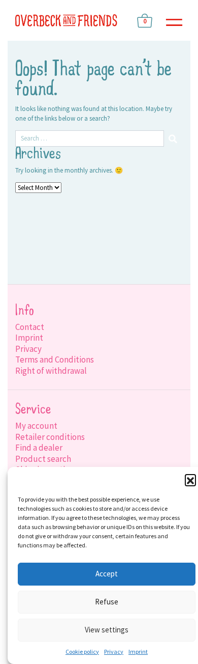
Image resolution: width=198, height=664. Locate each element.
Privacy (113, 651)
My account (36, 425)
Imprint (138, 651)
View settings (106, 629)
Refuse (106, 601)
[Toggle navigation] (174, 21)
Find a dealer (38, 447)
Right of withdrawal (51, 370)
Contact (29, 327)
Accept (106, 573)
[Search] (173, 138)
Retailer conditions (50, 436)
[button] (190, 480)
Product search (43, 458)
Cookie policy (82, 651)
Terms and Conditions (54, 359)
